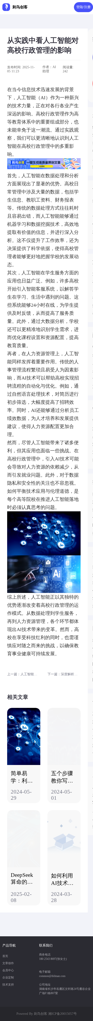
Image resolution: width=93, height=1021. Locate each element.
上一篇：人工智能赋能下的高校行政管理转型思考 (23, 674)
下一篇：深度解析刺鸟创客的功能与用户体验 (64, 674)
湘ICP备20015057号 (62, 1014)
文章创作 (8, 963)
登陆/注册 (83, 7)
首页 (5, 956)
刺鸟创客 (40, 1014)
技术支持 (8, 984)
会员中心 (8, 970)
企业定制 (8, 977)
